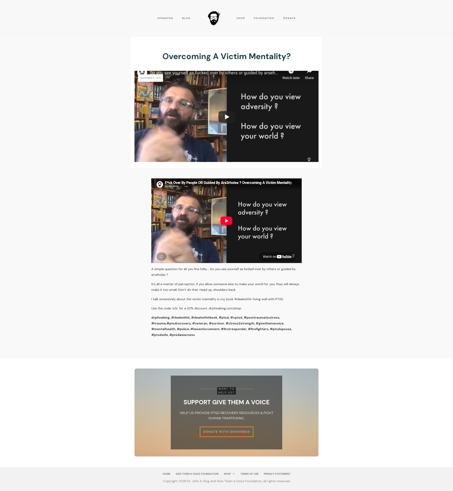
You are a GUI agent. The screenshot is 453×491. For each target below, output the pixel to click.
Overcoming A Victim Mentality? (226, 56)
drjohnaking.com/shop (225, 308)
